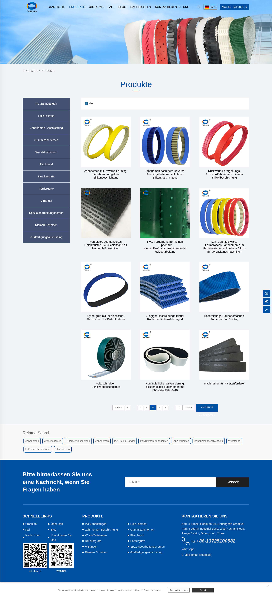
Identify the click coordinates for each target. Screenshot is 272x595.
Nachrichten (140, 7)
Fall (111, 7)
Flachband (46, 164)
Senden (233, 482)
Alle (90, 103)
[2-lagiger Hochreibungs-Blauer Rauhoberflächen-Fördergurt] (165, 287)
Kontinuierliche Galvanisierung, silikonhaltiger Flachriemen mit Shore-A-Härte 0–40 (165, 387)
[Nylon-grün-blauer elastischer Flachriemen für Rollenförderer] (106, 287)
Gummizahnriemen (46, 140)
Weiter (188, 407)
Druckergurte (46, 176)
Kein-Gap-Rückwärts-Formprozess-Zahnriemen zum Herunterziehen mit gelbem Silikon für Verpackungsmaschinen (224, 246)
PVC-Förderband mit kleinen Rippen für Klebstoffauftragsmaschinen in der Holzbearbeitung (165, 246)
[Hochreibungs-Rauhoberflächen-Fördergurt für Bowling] (224, 287)
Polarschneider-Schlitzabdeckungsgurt (106, 385)
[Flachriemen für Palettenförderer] (224, 355)
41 (179, 407)
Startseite (56, 7)
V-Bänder (46, 200)
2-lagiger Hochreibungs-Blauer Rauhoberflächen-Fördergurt (165, 317)
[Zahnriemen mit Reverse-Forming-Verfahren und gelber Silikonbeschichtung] (106, 142)
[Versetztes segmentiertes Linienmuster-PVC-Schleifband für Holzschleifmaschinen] (106, 213)
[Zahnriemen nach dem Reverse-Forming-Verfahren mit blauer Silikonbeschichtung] (165, 142)
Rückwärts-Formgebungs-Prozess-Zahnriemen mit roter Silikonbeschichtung (224, 174)
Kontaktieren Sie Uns (172, 7)
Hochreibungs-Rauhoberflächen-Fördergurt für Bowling (224, 317)
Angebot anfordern (234, 7)
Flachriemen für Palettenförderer (224, 383)
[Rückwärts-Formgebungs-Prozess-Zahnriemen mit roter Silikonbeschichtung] (224, 142)
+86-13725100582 (215, 540)
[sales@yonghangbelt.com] (266, 293)
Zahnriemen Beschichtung (46, 128)
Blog (122, 7)
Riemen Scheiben (46, 225)
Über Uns (96, 7)
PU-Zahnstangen (46, 103)
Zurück (118, 407)
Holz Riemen (46, 115)
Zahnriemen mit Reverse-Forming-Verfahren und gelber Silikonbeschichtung (106, 174)
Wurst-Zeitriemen (46, 152)
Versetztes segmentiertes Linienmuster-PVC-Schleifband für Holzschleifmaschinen (105, 245)
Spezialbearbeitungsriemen (46, 212)
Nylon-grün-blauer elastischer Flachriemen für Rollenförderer (106, 317)
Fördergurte (46, 188)
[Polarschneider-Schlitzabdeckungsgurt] (106, 355)
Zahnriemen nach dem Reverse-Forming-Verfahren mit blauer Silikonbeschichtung (165, 174)
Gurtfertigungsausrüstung (46, 237)
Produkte (77, 7)
